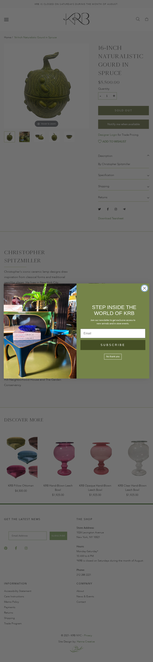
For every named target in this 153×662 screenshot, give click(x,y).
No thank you (113, 356)
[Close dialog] (144, 288)
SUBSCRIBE (113, 344)
